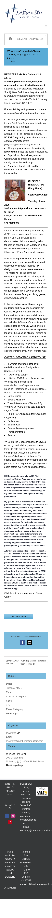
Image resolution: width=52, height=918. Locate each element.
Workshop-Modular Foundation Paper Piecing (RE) (33, 662)
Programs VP (13, 733)
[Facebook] (7, 816)
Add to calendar (19, 616)
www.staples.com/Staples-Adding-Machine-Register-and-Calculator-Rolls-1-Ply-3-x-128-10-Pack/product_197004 (25, 389)
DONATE (10, 877)
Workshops (12, 713)
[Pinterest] (10, 822)
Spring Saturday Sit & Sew (12, 661)
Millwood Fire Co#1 (16, 754)
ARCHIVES (10, 887)
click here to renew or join (26, 123)
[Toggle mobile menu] (46, 26)
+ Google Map (15, 765)
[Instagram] (13, 816)
